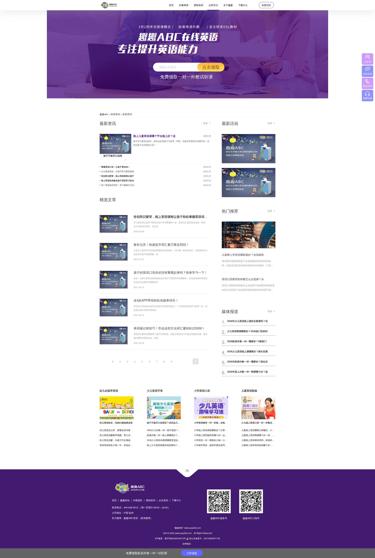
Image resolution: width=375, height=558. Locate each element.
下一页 (195, 361)
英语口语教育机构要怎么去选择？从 (243, 279)
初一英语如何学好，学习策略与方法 (117, 185)
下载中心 (243, 5)
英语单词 (115, 114)
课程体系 (198, 5)
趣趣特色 (124, 500)
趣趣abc (104, 114)
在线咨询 (367, 73)
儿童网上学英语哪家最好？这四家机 (243, 254)
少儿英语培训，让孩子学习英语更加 (117, 171)
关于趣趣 (228, 5)
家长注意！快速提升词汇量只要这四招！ (161, 244)
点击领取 (211, 67)
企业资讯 (163, 500)
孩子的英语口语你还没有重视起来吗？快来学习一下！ (170, 272)
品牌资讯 (213, 5)
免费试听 (266, 5)
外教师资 (183, 5)
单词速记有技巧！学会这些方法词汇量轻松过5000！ (169, 328)
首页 (171, 5)
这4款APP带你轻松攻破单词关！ (156, 300)
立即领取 (192, 553)
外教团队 (137, 500)
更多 (205, 123)
